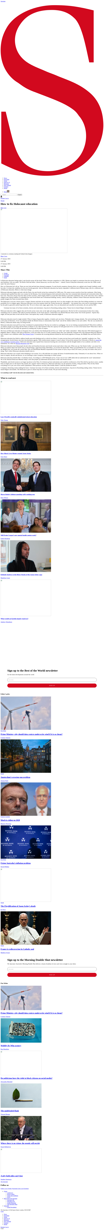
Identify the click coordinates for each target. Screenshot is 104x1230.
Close (2, 1211)
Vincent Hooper (5, 1114)
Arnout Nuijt (4, 781)
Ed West (3, 909)
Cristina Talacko (5, 738)
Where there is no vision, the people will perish (20, 1143)
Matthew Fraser (5, 952)
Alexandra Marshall (6, 1082)
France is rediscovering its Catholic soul (17, 949)
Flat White (3, 731)
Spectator (3, 1)
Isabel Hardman (5, 538)
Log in (7, 198)
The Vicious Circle (28, 334)
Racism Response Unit (22, 343)
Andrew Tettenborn (6, 622)
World (2, 201)
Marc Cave (3, 207)
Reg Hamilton (5, 1049)
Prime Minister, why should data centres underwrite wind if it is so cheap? (31, 734)
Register (3, 198)
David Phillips (5, 867)
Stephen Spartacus (6, 1179)
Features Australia (5, 816)
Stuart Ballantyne (6, 1147)
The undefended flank (10, 1111)
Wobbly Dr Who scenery (11, 1046)
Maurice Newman (6, 824)
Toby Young (4, 420)
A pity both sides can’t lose (12, 1176)
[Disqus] (52, 644)
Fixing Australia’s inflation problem (16, 863)
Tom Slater (4, 457)
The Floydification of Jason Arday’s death (18, 906)
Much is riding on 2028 (10, 820)
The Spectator (4, 1181)
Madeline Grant (5, 578)
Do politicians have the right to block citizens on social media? (26, 1078)
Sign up (52, 685)
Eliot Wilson (4, 497)
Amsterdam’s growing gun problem (15, 777)
